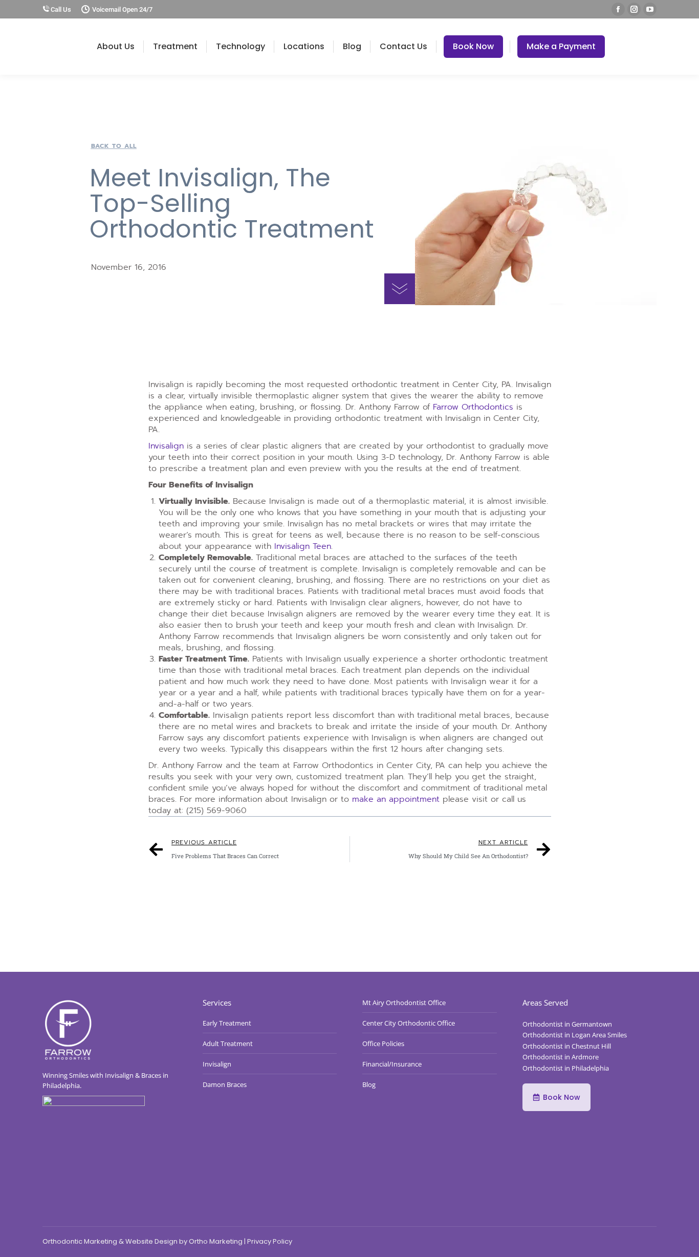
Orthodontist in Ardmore (560, 1056)
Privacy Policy (269, 1241)
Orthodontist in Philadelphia (565, 1068)
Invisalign (166, 446)
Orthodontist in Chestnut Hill (566, 1046)
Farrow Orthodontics (473, 407)
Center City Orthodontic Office (408, 1023)
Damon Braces (225, 1084)
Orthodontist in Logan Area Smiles (574, 1034)
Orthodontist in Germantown (567, 1024)
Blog (369, 1084)
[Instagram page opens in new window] (634, 9)
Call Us (60, 9)
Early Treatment (227, 1023)
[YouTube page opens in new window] (650, 9)
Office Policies (383, 1043)
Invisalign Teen (302, 546)
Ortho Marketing (216, 1241)
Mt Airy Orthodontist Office (404, 1002)
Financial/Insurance (392, 1064)
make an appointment (396, 799)
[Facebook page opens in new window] (618, 9)
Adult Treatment (228, 1043)
